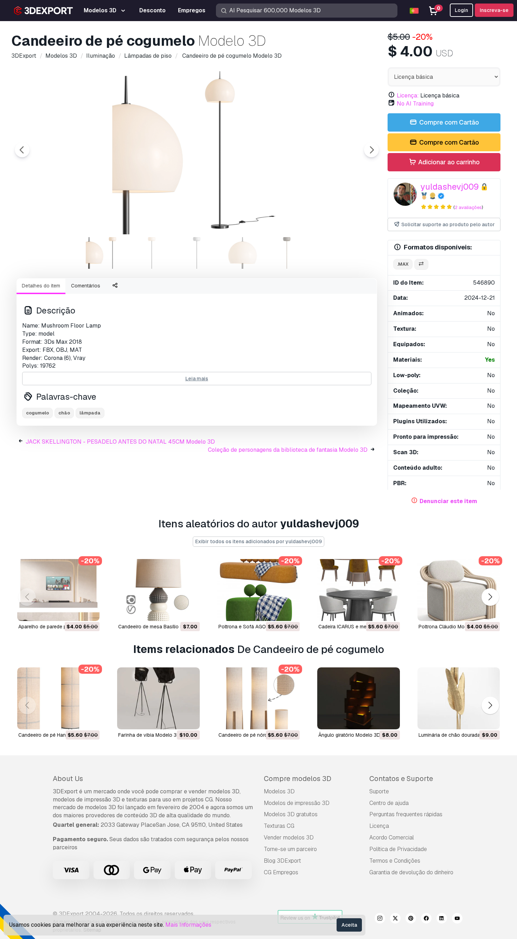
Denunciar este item (448, 501)
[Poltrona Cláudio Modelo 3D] (458, 590)
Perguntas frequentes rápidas (405, 814)
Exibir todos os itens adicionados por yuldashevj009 (258, 541)
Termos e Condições (394, 860)
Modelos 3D (279, 791)
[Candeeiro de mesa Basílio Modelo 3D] (158, 590)
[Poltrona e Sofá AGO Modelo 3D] (258, 590)
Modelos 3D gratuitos (291, 814)
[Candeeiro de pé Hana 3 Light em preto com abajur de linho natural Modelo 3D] (58, 698)
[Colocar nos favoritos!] (89, 611)
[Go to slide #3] (197, 253)
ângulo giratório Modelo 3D (349, 735)
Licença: (408, 95)
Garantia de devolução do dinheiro (411, 872)
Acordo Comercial (391, 837)
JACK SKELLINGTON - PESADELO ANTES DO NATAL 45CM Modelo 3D (120, 441)
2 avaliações (468, 207)
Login (461, 10)
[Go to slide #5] (287, 253)
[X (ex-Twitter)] (395, 919)
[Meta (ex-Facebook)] (426, 919)
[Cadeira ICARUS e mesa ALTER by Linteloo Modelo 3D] (358, 590)
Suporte (379, 791)
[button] (490, 597)
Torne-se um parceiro (290, 849)
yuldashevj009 (450, 186)
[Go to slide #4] (242, 253)
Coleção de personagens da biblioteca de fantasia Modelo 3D (288, 449)
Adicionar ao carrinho (448, 162)
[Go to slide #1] (107, 253)
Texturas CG (279, 826)
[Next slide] (371, 149)
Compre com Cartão (448, 122)
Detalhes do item (41, 286)
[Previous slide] (22, 149)
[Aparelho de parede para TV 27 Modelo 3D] (58, 590)
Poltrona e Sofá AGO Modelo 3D (255, 626)
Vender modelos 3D (289, 837)
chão (64, 413)
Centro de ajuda (389, 803)
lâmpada (90, 413)
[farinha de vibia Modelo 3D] (158, 698)
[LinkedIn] (442, 919)
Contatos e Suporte (401, 778)
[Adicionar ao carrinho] (75, 611)
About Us (68, 778)
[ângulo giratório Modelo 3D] (358, 698)
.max (403, 264)
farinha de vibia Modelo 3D (149, 735)
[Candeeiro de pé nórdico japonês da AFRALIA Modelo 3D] (258, 698)
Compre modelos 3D (297, 778)
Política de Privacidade (398, 849)
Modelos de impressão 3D (297, 803)
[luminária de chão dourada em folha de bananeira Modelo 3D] (458, 698)
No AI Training (415, 103)
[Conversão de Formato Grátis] (421, 264)
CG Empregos (281, 872)
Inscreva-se (494, 10)
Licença (379, 826)
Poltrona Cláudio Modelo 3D (450, 626)
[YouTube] (457, 919)
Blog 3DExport (282, 860)
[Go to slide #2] (152, 253)
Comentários (85, 286)
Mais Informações (188, 924)
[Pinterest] (411, 919)
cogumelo (37, 413)
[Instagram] (380, 919)
